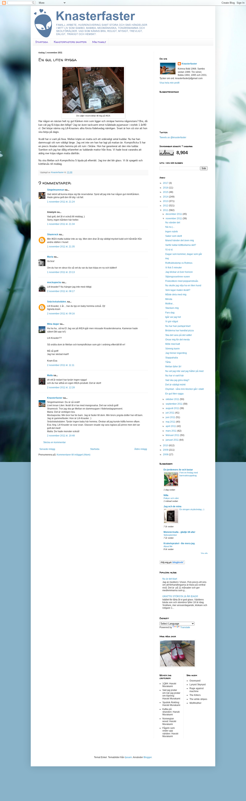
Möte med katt (172, 344)
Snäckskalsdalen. (56, 301)
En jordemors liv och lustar (178, 469)
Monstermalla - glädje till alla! (179, 532)
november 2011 (174, 218)
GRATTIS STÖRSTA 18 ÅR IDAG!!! (180, 596)
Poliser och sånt (171, 498)
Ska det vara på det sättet (178, 335)
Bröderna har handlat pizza (179, 330)
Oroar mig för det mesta (177, 339)
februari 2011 (173, 435)
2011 (166, 210)
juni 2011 (171, 417)
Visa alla (204, 553)
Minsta (168, 299)
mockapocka (54, 282)
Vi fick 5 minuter (173, 267)
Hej (167, 258)
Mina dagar (53, 324)
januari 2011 (172, 440)
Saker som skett (173, 236)
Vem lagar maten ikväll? (177, 290)
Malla (50, 375)
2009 (166, 450)
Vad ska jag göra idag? (177, 380)
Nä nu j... (170, 227)
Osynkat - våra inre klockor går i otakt (184, 389)
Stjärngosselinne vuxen (177, 276)
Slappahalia (171, 357)
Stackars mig (172, 308)
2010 (166, 445)
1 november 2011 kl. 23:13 (61, 272)
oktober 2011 (173, 399)
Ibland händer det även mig (179, 240)
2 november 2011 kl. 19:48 (61, 435)
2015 (166, 192)
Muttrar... (169, 303)
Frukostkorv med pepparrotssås (181, 281)
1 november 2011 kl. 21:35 (61, 246)
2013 (166, 201)
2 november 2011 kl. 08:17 (61, 291)
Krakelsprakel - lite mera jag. (179, 543)
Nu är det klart (169, 579)
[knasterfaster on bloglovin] (172, 563)
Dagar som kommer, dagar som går (183, 254)
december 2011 (174, 214)
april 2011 (171, 426)
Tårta (168, 362)
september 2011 (174, 404)
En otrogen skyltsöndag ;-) (192, 509)
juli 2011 (170, 412)
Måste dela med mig (175, 294)
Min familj (99, 42)
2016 (166, 187)
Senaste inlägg (47, 449)
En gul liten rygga (174, 393)
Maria (50, 256)
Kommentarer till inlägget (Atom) (73, 454)
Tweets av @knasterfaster (173, 137)
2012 (166, 205)
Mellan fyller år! (173, 366)
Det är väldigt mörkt (175, 384)
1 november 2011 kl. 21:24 (61, 201)
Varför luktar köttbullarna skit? (180, 245)
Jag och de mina (172, 506)
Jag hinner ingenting (176, 353)
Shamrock (52, 234)
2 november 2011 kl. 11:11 (60, 365)
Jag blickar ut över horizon (179, 272)
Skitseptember (170, 535)
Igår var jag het (173, 317)
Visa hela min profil (170, 82)
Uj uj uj (169, 249)
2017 (166, 183)
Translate (185, 627)
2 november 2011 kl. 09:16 (61, 313)
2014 (166, 196)
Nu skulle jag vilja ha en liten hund (183, 285)
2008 (166, 454)
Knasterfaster (54, 398)
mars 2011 (171, 430)
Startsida (41, 42)
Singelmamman (55, 189)
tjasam (128, 757)
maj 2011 (171, 421)
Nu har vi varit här (174, 375)
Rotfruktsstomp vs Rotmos (178, 263)
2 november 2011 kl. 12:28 (61, 387)
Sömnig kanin (172, 348)
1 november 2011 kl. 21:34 (61, 224)
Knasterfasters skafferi (70, 42)
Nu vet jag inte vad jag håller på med (184, 371)
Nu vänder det (172, 222)
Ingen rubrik (171, 231)
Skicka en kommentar (54, 442)
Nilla (166, 495)
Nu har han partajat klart (177, 326)
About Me (168, 546)
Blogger (148, 757)
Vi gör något (171, 321)
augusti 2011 (173, 408)
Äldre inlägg (140, 449)
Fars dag (170, 312)
